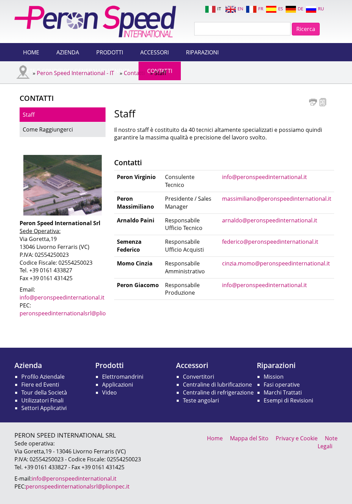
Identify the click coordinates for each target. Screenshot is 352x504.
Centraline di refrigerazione (218, 392)
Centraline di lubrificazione (217, 384)
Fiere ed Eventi (40, 384)
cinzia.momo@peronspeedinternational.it (276, 263)
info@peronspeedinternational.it (264, 177)
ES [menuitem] (280, 9)
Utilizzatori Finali (42, 400)
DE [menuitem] (300, 9)
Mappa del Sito (249, 438)
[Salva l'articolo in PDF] (323, 101)
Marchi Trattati (283, 392)
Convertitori (198, 376)
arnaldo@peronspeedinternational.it (269, 220)
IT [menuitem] (219, 9)
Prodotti (109, 52)
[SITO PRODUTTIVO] (62, 185)
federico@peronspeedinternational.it (270, 241)
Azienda (67, 52)
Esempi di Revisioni (288, 400)
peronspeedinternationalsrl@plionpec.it (71, 313)
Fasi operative (282, 384)
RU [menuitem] (321, 9)
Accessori (154, 52)
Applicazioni (117, 384)
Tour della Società (44, 392)
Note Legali (328, 442)
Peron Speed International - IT (75, 73)
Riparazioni (202, 52)
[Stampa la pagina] (313, 101)
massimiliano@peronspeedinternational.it (276, 198)
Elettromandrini (122, 376)
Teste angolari (201, 400)
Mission (274, 376)
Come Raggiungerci (48, 129)
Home (31, 52)
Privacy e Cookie (297, 438)
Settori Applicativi (44, 408)
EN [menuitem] (240, 9)
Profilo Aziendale (43, 376)
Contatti (134, 73)
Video (109, 392)
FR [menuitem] (260, 9)
